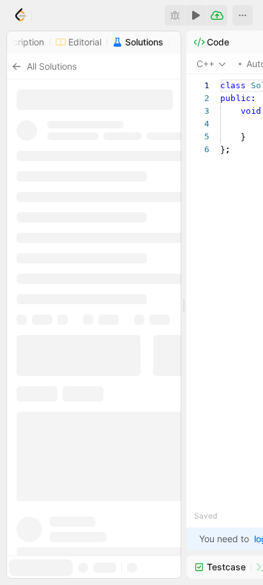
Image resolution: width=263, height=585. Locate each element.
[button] (242, 15)
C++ (205, 63)
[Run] (196, 15)
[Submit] (217, 15)
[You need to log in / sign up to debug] (175, 15)
